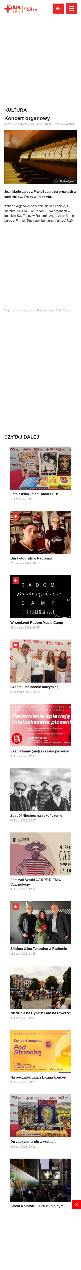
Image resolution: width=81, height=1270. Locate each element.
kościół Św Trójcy (60, 310)
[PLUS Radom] (20, 8)
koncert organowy (23, 310)
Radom (41, 310)
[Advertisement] (40, 62)
